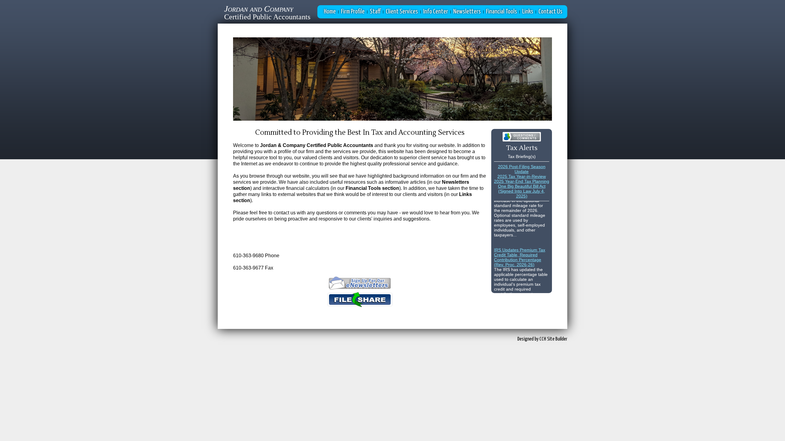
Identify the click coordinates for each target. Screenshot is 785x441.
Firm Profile (353, 12)
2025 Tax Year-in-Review (521, 176)
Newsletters (467, 12)
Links (527, 12)
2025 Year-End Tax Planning (521, 181)
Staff (375, 12)
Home (330, 12)
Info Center (435, 12)
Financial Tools (501, 12)
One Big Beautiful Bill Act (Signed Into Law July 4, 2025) (522, 191)
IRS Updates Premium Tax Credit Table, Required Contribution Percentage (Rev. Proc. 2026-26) (519, 253)
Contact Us (550, 12)
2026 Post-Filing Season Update (522, 169)
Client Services (402, 12)
